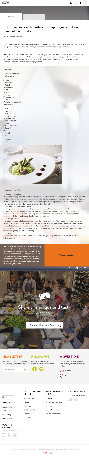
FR (6, 397)
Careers (27, 402)
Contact (27, 417)
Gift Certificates (30, 410)
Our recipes (28, 406)
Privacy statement (53, 414)
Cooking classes (7, 407)
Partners (27, 414)
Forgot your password (54, 402)
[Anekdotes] (51, 453)
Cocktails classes (8, 411)
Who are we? (29, 399)
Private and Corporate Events (42, 325)
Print (34, 17)
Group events (7, 418)
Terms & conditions (53, 410)
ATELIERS (5, 2)
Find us (68, 376)
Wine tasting (6, 415)
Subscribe (49, 399)
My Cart (49, 406)
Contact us (69, 371)
